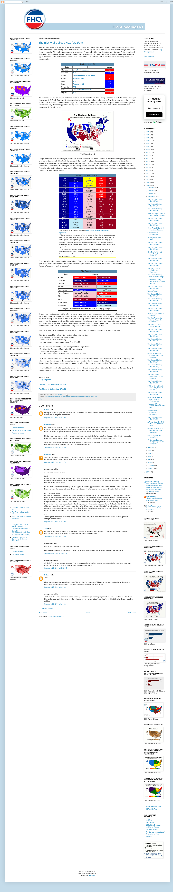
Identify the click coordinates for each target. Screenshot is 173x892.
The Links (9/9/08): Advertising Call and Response (155, 376)
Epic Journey (151, 497)
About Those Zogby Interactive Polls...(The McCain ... (156, 281)
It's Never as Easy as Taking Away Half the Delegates (156, 442)
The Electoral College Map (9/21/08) (52, 384)
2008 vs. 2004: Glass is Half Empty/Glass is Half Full (156, 388)
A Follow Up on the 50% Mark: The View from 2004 (156, 424)
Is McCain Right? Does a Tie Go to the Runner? (156, 214)
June (150, 453)
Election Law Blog (152, 482)
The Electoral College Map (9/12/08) (155, 361)
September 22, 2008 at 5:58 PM (55, 447)
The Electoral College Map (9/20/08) (52, 389)
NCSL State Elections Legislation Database (153, 826)
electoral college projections (69, 396)
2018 (148, 155)
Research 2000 (78, 78)
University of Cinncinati (82, 90)
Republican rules (18, 433)
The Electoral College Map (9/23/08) (155, 264)
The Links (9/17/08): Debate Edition (154, 325)
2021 (148, 147)
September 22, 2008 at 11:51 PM (55, 568)
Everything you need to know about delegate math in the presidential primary (21, 533)
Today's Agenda (45, 380)
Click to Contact (149, 56)
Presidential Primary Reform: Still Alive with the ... (156, 406)
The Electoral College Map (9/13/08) (155, 349)
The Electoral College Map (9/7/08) (155, 393)
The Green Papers (152, 829)
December (151, 188)
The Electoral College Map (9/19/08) (155, 304)
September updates (84, 396)
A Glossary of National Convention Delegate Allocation (19, 539)
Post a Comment (47, 608)
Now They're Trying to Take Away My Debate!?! (155, 254)
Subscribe (154, 115)
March (150, 462)
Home (88, 613)
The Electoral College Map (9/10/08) (155, 370)
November (151, 191)
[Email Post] (66, 394)
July (149, 450)
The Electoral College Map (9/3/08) (155, 418)
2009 (148, 182)
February (151, 465)
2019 (148, 152)
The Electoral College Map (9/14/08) (155, 345)
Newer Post (43, 613)
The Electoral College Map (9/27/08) (155, 224)
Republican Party (18, 554)
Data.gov (149, 836)
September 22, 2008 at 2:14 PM (55, 418)
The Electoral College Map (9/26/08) (155, 243)
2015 (148, 164)
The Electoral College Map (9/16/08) (155, 335)
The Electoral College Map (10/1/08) (155, 200)
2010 (148, 179)
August (150, 447)
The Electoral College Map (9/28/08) (155, 219)
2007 (148, 472)
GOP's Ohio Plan (151, 809)
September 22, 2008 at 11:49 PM (55, 553)
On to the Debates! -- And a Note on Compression (155, 399)
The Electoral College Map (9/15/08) (155, 340)
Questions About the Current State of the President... (155, 355)
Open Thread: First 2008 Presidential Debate (156, 229)
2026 (148, 132)
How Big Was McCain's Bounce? (156, 314)
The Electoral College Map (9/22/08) (61, 42)
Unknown (47, 424)
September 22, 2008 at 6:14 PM (55, 462)
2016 (148, 161)
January (151, 468)
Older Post (132, 613)
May (149, 456)
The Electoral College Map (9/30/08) (155, 205)
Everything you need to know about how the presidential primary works (21, 526)
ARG (74, 73)
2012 (148, 173)
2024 (148, 138)
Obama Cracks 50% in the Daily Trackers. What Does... (155, 430)
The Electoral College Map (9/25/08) (155, 248)
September (152, 197)
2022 (148, 143)
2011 (148, 176)
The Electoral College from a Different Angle (156, 276)
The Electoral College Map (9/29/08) (155, 210)
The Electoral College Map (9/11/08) (155, 366)
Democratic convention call (21, 430)
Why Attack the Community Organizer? (153, 412)
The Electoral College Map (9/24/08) (155, 259)
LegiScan (149, 820)
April (149, 459)
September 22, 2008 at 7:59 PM (55, 522)
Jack (46, 528)
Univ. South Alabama (81, 70)
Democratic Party (18, 552)
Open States (150, 822)
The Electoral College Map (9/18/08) (155, 309)
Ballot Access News (153, 506)
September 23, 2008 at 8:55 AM (55, 604)
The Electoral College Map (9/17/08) (155, 330)
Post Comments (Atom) (56, 616)
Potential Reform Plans (153, 806)
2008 (148, 185)
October (151, 194)
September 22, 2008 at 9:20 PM (55, 536)
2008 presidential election (52, 396)
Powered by (148, 122)
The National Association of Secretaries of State (155, 833)
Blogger (92, 876)
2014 (148, 167)
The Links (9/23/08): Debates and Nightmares (154, 270)
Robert (46, 410)
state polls (94, 396)
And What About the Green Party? (154, 436)
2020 (148, 149)
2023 (148, 141)
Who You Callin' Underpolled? (153, 234)
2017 (148, 158)
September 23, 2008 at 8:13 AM (55, 587)
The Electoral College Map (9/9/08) (155, 382)
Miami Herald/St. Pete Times (84, 76)
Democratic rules (18, 428)
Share (41, 399)
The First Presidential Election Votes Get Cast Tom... (155, 320)
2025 (148, 135)
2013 (148, 170)
